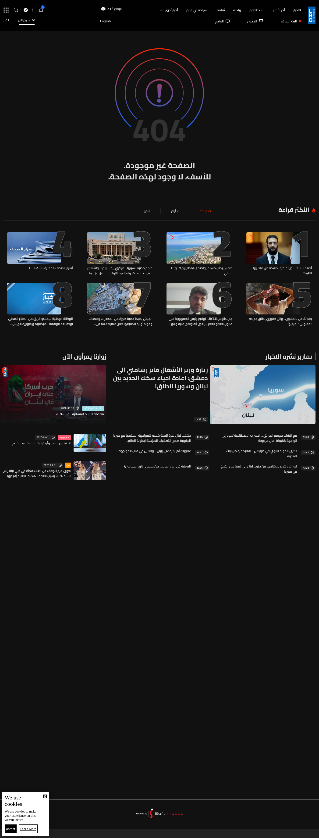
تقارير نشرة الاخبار (289, 356)
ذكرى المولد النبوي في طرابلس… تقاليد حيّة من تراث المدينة (261, 453)
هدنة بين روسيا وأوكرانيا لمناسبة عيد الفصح (41, 443)
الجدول (252, 21)
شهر (147, 211)
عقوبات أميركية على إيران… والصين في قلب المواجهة (155, 450)
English (105, 21)
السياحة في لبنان (197, 10)
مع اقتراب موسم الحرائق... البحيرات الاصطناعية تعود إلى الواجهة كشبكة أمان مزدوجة (259, 438)
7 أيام (175, 211)
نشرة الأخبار (256, 10)
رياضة (237, 10)
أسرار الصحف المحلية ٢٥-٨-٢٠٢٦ (51, 268)
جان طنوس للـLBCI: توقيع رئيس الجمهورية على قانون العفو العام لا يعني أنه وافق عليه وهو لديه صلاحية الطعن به (200, 321)
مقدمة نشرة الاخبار (93, 408)
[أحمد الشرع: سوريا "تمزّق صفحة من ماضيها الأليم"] (279, 254)
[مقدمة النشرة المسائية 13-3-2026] (53, 394)
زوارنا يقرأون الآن (84, 356)
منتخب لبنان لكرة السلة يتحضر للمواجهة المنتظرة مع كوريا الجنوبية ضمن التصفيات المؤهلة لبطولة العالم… (152, 438)
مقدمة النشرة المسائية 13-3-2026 (80, 414)
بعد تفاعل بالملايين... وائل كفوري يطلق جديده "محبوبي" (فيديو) (280, 321)
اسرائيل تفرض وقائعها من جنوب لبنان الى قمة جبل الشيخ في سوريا (258, 469)
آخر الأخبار (279, 10)
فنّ (68, 465)
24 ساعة (206, 211)
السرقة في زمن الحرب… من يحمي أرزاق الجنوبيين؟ (157, 466)
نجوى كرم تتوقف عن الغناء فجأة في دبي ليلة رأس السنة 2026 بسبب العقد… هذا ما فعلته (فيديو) (37, 473)
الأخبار (297, 10)
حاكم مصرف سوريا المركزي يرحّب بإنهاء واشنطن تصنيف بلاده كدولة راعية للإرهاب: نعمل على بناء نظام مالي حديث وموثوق (119, 270)
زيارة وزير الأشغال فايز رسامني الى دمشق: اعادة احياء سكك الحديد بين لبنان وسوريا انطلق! (160, 378)
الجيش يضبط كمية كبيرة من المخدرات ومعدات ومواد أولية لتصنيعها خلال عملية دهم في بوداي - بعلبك (120, 321)
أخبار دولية (65, 437)
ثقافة (221, 10)
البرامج (219, 21)
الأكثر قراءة (293, 210)
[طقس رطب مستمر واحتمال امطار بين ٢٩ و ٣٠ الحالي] (199, 254)
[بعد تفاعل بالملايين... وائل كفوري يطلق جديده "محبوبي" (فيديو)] (279, 304)
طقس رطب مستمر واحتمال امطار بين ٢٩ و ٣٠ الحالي (201, 270)
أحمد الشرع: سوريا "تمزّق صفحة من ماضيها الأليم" (282, 270)
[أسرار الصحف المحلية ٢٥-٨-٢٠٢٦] (40, 254)
